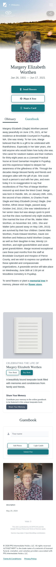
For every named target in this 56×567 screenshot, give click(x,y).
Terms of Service (35, 529)
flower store (35, 284)
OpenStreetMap (30, 533)
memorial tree (37, 280)
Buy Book (26, 372)
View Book (13, 372)
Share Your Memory (16, 407)
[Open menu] (51, 5)
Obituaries (15, 5)
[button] (28, 481)
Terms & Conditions (12, 559)
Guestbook (32, 119)
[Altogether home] (5, 5)
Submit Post (28, 452)
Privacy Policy (21, 529)
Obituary (10, 119)
